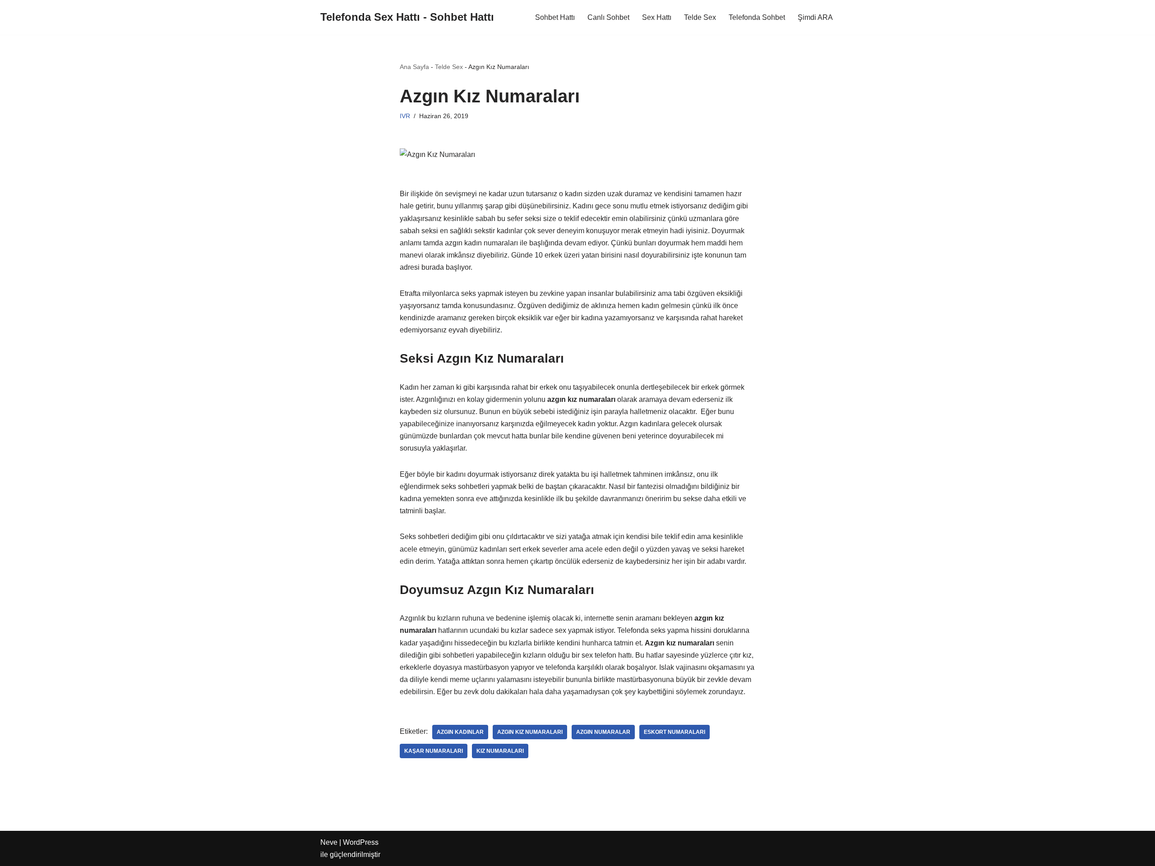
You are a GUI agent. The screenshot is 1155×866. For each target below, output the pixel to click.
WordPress (361, 842)
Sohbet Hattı (555, 17)
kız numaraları (500, 751)
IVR (405, 116)
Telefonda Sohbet (757, 17)
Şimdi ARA (815, 17)
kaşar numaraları (433, 751)
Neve (328, 842)
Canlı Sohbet (608, 17)
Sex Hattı (656, 17)
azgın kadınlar (460, 732)
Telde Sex (700, 17)
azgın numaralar (603, 732)
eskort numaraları (674, 732)
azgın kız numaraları (530, 732)
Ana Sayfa (414, 66)
